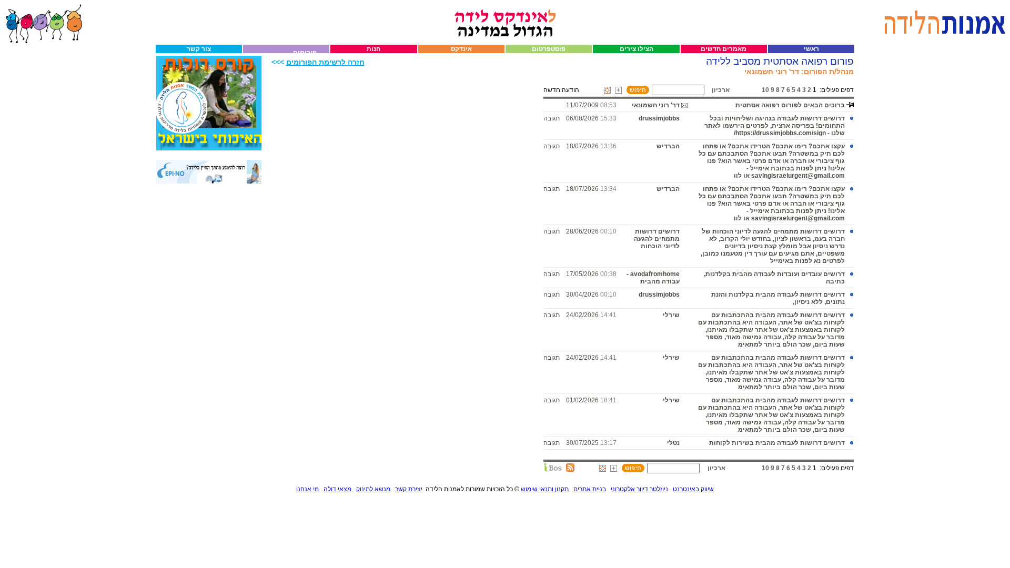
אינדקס (461, 49)
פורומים (305, 52)
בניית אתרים (589, 489)
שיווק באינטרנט (693, 489)
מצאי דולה (337, 489)
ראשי (811, 49)
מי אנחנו (307, 489)
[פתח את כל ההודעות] (618, 90)
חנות (373, 49)
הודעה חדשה (561, 90)
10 (765, 90)
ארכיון (721, 90)
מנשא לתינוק (373, 489)
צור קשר (199, 49)
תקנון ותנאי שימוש (545, 489)
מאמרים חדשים (723, 49)
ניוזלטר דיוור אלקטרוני (639, 489)
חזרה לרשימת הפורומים (325, 62)
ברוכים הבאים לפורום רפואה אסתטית (790, 105)
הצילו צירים (636, 49)
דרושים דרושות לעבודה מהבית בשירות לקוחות (777, 443)
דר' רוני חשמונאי (656, 105)
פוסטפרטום (548, 49)
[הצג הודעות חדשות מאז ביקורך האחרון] (607, 90)
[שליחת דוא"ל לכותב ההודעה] (684, 105)
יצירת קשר (408, 489)
